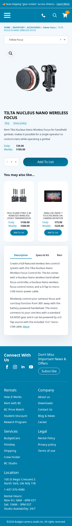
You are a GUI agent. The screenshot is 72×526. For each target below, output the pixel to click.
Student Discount (15, 416)
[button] (10, 53)
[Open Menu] (7, 15)
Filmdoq (9, 444)
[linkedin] (23, 367)
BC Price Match (14, 409)
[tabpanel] (36, 294)
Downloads (45, 403)
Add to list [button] (9, 232)
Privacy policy (47, 444)
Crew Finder (12, 457)
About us (44, 397)
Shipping (10, 451)
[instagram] (15, 367)
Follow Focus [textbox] (34, 39)
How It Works (13, 397)
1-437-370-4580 (14, 489)
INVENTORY (19, 27)
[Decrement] (7, 162)
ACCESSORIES (34, 27)
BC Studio (10, 463)
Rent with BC (12, 403)
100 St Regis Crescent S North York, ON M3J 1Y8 (20, 481)
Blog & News (46, 416)
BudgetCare (12, 438)
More (26, 326)
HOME (7, 27)
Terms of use (46, 451)
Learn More (63, 4)
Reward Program (15, 422)
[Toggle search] (55, 15)
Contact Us (45, 409)
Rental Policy (46, 438)
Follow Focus (49, 27)
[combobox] (36, 40)
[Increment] (16, 162)
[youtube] (31, 367)
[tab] (21, 255)
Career (42, 422)
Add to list (45, 162)
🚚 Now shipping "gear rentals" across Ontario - (29, 4)
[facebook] (7, 367)
